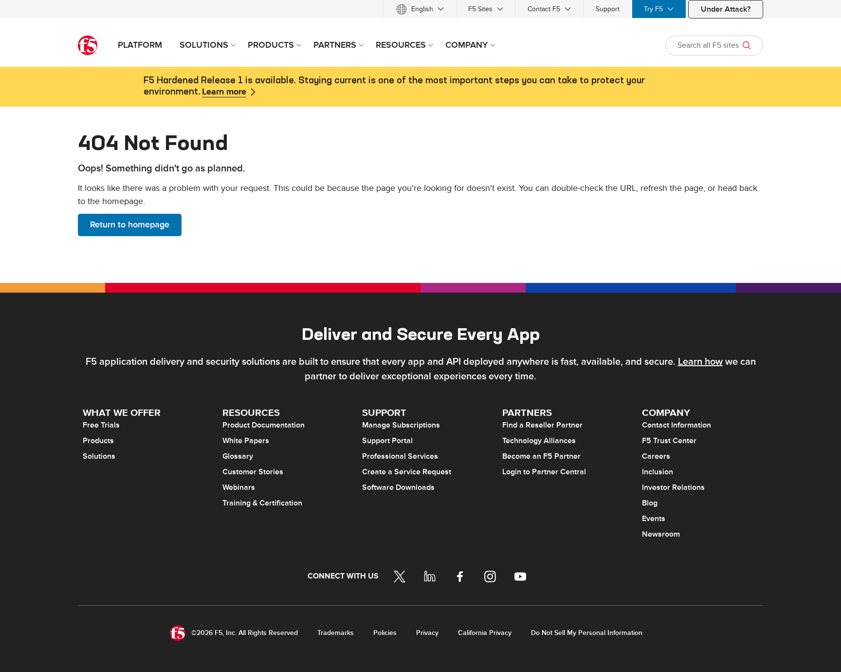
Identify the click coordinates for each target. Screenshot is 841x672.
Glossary (237, 456)
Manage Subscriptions (401, 425)
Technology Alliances (539, 441)
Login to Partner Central (544, 472)
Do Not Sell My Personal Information (586, 633)
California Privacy (485, 633)
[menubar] (420, 9)
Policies (385, 633)
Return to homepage (129, 225)
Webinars (238, 487)
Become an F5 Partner (541, 456)
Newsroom (661, 534)
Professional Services (400, 456)
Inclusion (657, 472)
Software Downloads (398, 487)
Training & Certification (262, 503)
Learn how (700, 362)
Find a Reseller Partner (542, 425)
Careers (656, 456)
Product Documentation (263, 425)
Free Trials (101, 425)
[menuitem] (420, 9)
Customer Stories (252, 472)
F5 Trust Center (669, 441)
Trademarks (335, 633)
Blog (650, 503)
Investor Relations (673, 487)
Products (98, 441)
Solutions (99, 456)
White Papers (245, 441)
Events (653, 518)
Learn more (224, 92)
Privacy (427, 633)
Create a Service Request (406, 472)
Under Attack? (725, 9)
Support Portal (387, 441)
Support (608, 9)
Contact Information (676, 425)
